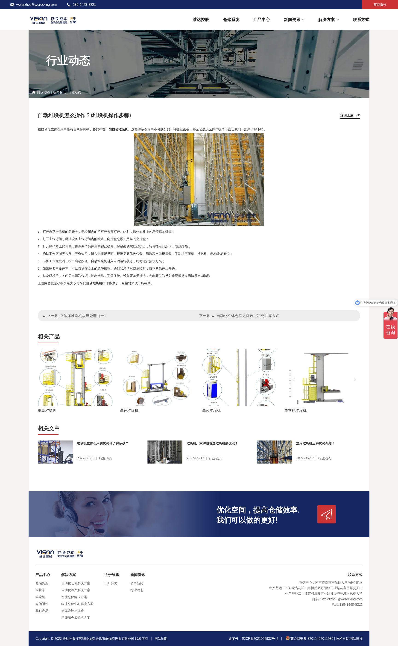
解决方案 (326, 19)
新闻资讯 (292, 19)
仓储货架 (41, 583)
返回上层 (346, 115)
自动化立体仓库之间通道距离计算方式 (248, 315)
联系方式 (361, 19)
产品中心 (261, 19)
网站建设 (356, 639)
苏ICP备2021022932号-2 (260, 639)
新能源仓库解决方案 (75, 618)
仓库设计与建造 (72, 611)
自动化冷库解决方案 (75, 590)
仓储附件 (41, 604)
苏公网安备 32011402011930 (311, 639)
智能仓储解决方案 (74, 597)
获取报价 (380, 5)
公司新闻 (136, 583)
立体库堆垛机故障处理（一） (84, 315)
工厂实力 (111, 583)
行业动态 (74, 92)
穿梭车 (40, 590)
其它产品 (41, 611)
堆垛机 (40, 597)
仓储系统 (231, 19)
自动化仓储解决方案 (75, 583)
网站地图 (161, 639)
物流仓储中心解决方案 (77, 604)
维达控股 (201, 19)
